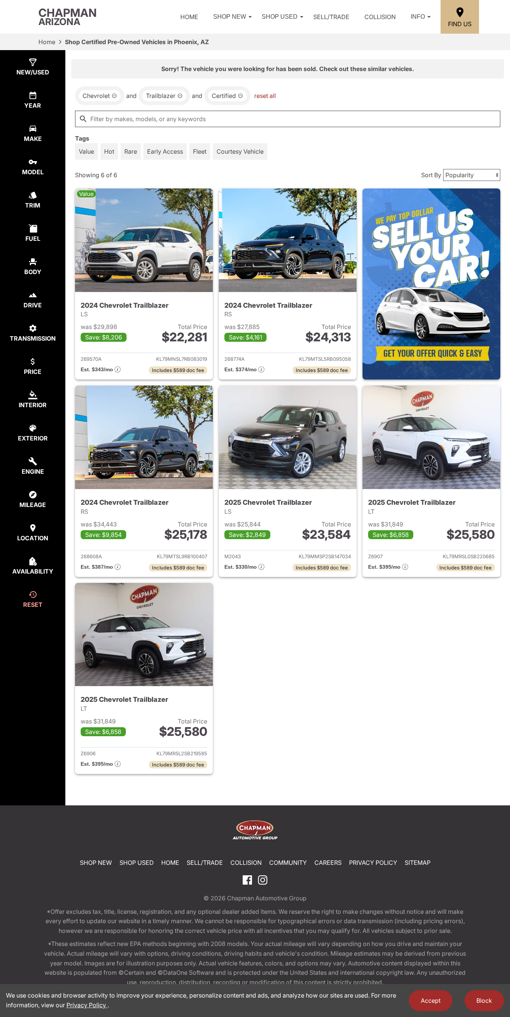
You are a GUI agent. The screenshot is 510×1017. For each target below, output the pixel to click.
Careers (328, 862)
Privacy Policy (373, 862)
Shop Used (280, 16)
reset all (265, 95)
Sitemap (417, 862)
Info (418, 16)
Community (288, 862)
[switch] (86, 151)
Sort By (431, 175)
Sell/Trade (331, 17)
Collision (380, 17)
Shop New (229, 16)
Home (189, 17)
